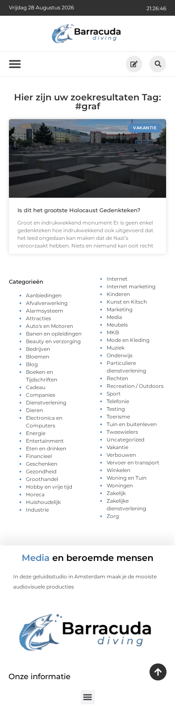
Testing (116, 409)
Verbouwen (121, 455)
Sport (114, 393)
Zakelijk (116, 493)
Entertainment (45, 441)
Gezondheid (41, 471)
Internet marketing (131, 286)
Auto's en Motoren (49, 326)
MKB (113, 332)
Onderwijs (120, 355)
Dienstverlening (46, 402)
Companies (40, 395)
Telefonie (118, 401)
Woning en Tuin (127, 478)
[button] (158, 64)
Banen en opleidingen (54, 333)
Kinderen (118, 294)
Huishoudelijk (43, 502)
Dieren (34, 410)
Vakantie (117, 447)
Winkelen (118, 470)
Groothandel (42, 479)
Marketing (120, 309)
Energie (35, 433)
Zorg (113, 516)
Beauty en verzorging (53, 341)
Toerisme (118, 416)
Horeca (35, 494)
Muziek (115, 347)
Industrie (37, 509)
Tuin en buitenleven (132, 424)
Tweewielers (122, 432)
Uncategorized (125, 439)
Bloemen (37, 356)
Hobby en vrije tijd (49, 487)
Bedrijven (38, 349)
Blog (32, 364)
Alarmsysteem (44, 310)
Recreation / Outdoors (135, 386)
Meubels (117, 325)
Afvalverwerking (47, 303)
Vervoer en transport (133, 462)
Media (114, 317)
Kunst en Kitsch (127, 302)
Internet (117, 279)
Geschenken (41, 464)
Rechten (117, 378)
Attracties (38, 318)
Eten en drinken (46, 448)
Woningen (120, 485)
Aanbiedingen (44, 295)
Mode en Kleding (128, 340)
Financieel (39, 456)
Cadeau (35, 387)
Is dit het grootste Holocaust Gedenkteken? (78, 210)
